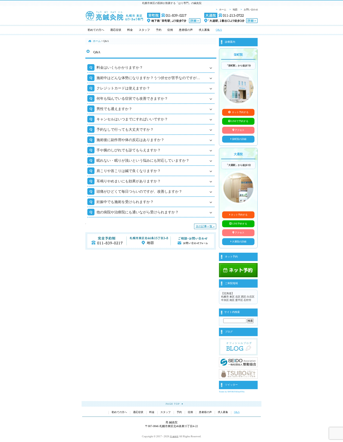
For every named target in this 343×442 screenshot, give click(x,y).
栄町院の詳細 (238, 139)
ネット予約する (240, 112)
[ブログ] (238, 353)
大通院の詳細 (238, 241)
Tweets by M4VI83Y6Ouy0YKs (232, 392)
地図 (235, 9)
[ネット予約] (238, 275)
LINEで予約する (239, 121)
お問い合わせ (251, 9)
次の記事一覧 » (205, 226)
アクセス (239, 130)
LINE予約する (239, 223)
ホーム (222, 9)
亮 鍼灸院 (174, 436)
